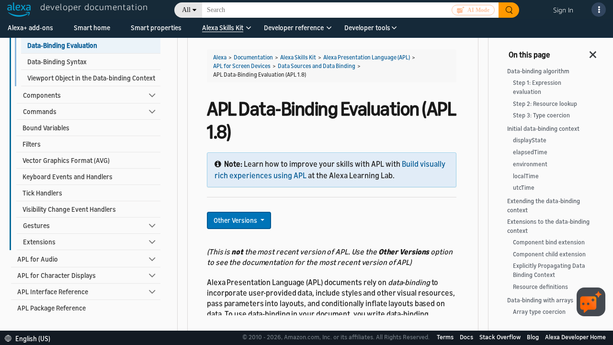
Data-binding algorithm (538, 71)
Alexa (220, 57)
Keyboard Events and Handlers (68, 176)
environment (530, 164)
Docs (467, 337)
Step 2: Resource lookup (545, 103)
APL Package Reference (51, 308)
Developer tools (367, 27)
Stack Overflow (500, 337)
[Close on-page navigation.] (593, 51)
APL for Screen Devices (242, 65)
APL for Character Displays (56, 275)
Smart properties (156, 27)
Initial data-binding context (543, 128)
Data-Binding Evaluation (62, 45)
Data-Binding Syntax (57, 62)
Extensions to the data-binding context (548, 226)
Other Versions (236, 220)
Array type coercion (539, 311)
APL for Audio (37, 259)
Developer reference (294, 27)
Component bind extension (549, 242)
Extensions (39, 242)
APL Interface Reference (52, 292)
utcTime (523, 187)
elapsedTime (530, 152)
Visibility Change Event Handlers (69, 209)
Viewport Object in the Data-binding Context (91, 78)
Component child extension (549, 254)
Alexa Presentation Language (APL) (366, 57)
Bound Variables (46, 128)
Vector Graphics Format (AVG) (66, 160)
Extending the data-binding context (543, 205)
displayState (529, 140)
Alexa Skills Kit (222, 27)
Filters (32, 144)
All (186, 9)
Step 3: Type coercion (541, 115)
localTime (526, 176)
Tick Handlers (42, 193)
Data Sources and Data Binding (316, 65)
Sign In (563, 10)
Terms (446, 337)
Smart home (92, 27)
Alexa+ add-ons (30, 27)
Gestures (36, 225)
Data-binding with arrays (540, 300)
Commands (40, 111)
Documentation (253, 57)
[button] (222, 31)
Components (42, 95)
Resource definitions (540, 286)
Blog (533, 337)
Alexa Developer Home (575, 337)
